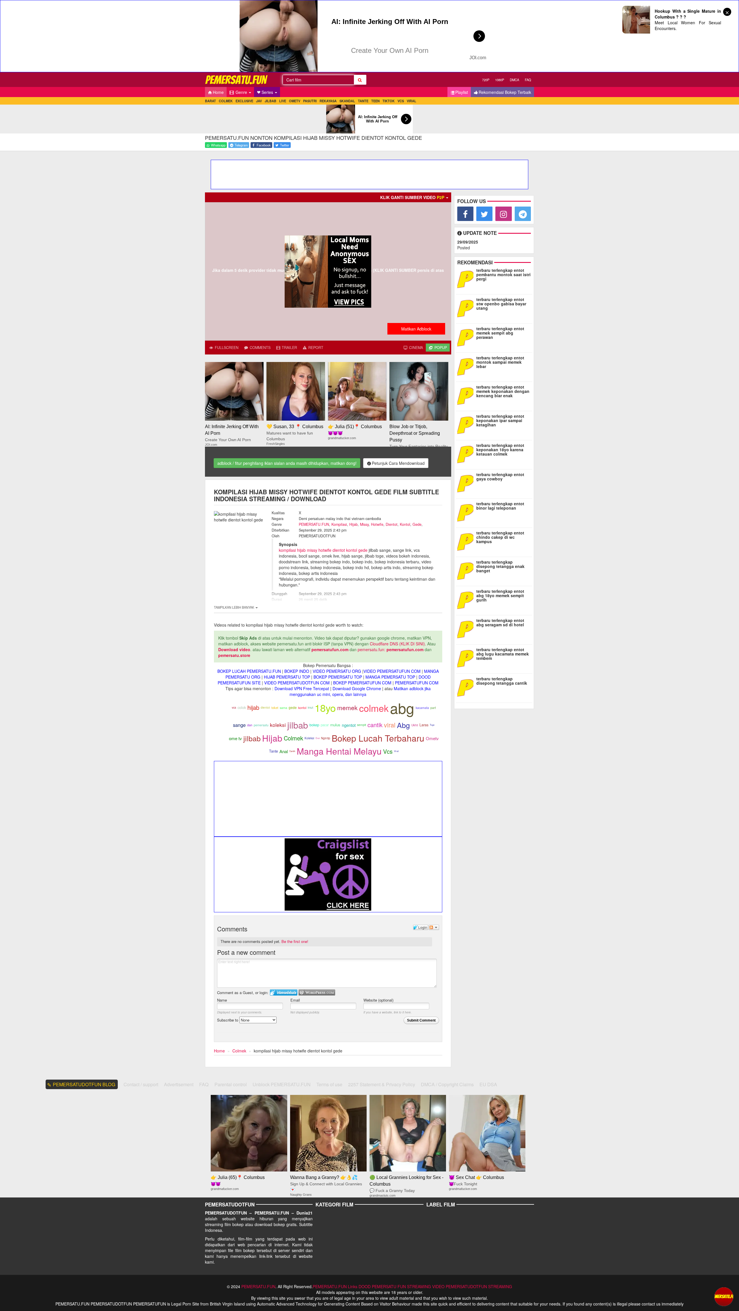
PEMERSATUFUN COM (416, 683)
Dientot (392, 524)
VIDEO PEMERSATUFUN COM (392, 671)
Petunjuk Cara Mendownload (398, 463)
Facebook (263, 145)
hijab (253, 707)
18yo (325, 707)
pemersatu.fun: (371, 649)
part (433, 707)
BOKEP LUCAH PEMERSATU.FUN (249, 671)
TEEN (375, 101)
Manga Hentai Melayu (339, 751)
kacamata (422, 707)
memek (347, 707)
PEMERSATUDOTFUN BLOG (84, 1084)
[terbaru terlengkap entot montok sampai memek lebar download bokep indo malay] (466, 366)
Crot (318, 738)
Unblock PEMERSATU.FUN (282, 1084)
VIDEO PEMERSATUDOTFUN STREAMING (472, 1286)
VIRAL (411, 101)
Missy (364, 524)
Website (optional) (378, 1000)
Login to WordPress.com (316, 992)
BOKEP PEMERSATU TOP (337, 677)
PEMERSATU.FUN (314, 524)
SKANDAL (347, 101)
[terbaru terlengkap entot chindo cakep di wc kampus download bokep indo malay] (466, 541)
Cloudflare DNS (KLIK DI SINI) (397, 644)
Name (222, 1000)
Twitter (284, 145)
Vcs (388, 751)
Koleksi (309, 738)
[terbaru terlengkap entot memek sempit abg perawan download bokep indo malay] (466, 337)
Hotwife (377, 524)
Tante (273, 751)
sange (239, 724)
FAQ (528, 79)
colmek (374, 707)
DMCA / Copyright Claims (447, 1084)
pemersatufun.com (329, 649)
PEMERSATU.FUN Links (335, 1286)
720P (485, 79)
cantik (374, 725)
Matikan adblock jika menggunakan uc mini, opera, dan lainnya (360, 691)
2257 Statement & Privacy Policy (381, 1084)
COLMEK (226, 101)
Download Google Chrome (357, 688)
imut (310, 707)
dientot (265, 707)
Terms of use (329, 1084)
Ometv (432, 738)
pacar (325, 725)
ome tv (235, 738)
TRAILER (289, 347)
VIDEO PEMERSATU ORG (337, 671)
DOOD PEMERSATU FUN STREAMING (395, 1286)
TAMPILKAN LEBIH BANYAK (234, 607)
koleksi (278, 724)
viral (389, 724)
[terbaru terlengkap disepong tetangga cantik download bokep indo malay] (466, 687)
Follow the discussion (434, 927)
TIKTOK (388, 101)
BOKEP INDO (296, 671)
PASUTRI (310, 101)
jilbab (297, 724)
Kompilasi (339, 524)
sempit (361, 725)
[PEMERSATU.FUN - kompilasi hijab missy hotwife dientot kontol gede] (237, 80)
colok (242, 707)
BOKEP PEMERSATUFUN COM (362, 683)
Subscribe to (228, 1020)
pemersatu (261, 725)
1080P (499, 79)
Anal (283, 751)
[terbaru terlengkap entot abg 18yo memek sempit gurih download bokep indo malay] (466, 600)
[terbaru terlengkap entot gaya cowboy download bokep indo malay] (466, 483)
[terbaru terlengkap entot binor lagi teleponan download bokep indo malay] (466, 512)
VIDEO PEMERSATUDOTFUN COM (297, 683)
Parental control (230, 1084)
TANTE (363, 101)
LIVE (282, 101)
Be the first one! (294, 941)
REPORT (315, 347)
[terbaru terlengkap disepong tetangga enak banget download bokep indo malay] (466, 570)
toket (274, 707)
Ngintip (325, 738)
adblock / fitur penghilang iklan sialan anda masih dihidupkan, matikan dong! (287, 463)
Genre (241, 92)
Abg (403, 725)
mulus (335, 724)
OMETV (294, 101)
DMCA (514, 79)
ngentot (349, 725)
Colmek (293, 738)
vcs (234, 707)
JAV (259, 101)
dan (249, 725)
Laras (423, 724)
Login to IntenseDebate (283, 992)
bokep (314, 724)
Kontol (405, 524)
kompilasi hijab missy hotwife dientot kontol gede (323, 550)
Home (218, 92)
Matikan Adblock (416, 329)
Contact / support (141, 1084)
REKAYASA (328, 101)
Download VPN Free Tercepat (302, 688)
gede (293, 707)
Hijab (353, 524)
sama (283, 707)
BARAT (210, 101)
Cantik (292, 751)
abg (402, 707)
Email (295, 1000)
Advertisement (178, 1084)
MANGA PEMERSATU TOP (390, 677)
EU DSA (488, 1084)
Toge (432, 724)
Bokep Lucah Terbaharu (378, 738)
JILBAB (270, 101)
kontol (302, 707)
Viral (396, 751)
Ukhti (414, 725)
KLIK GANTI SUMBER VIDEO (412, 197)
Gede (417, 524)
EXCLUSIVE (244, 101)
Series (268, 92)
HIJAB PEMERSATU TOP (287, 677)
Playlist (461, 92)
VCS (401, 101)
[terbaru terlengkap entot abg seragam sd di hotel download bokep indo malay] (466, 629)
